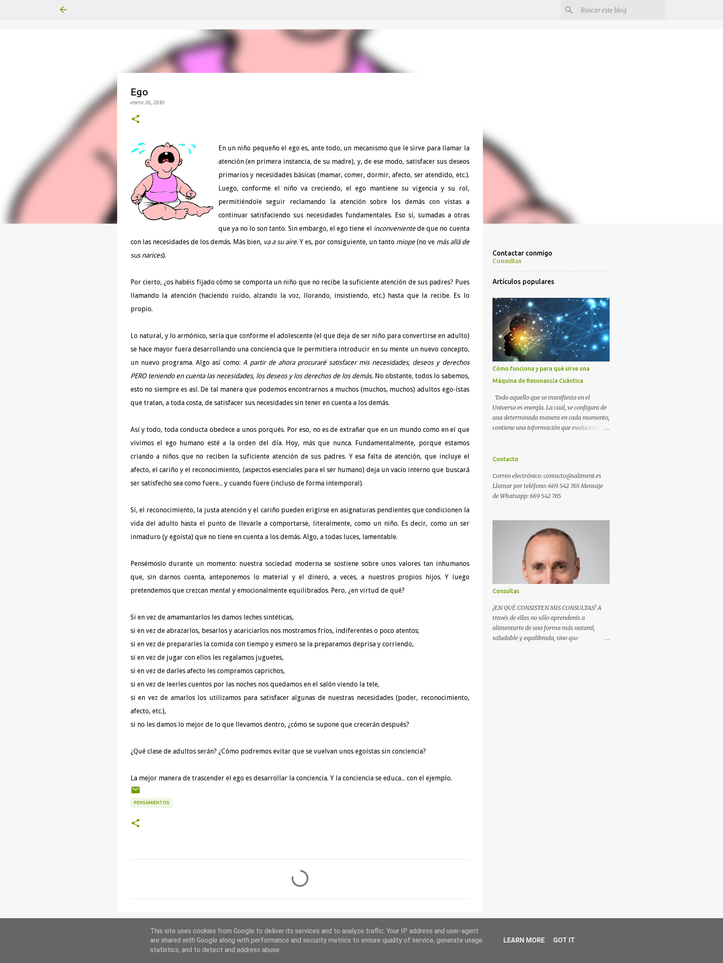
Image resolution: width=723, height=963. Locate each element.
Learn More (524, 940)
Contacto (505, 459)
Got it (564, 940)
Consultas (506, 261)
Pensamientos (151, 802)
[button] (136, 119)
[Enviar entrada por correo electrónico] (136, 793)
